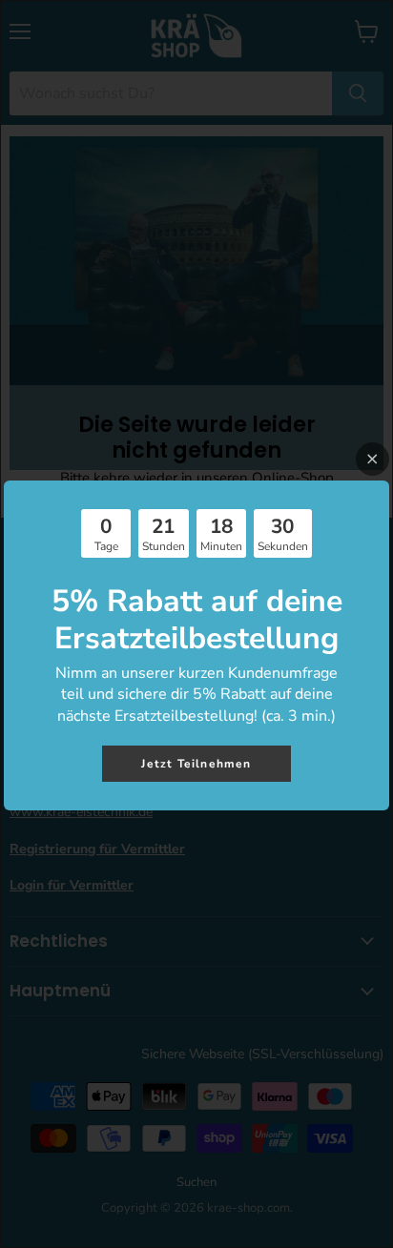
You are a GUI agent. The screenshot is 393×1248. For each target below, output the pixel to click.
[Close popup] (372, 459)
